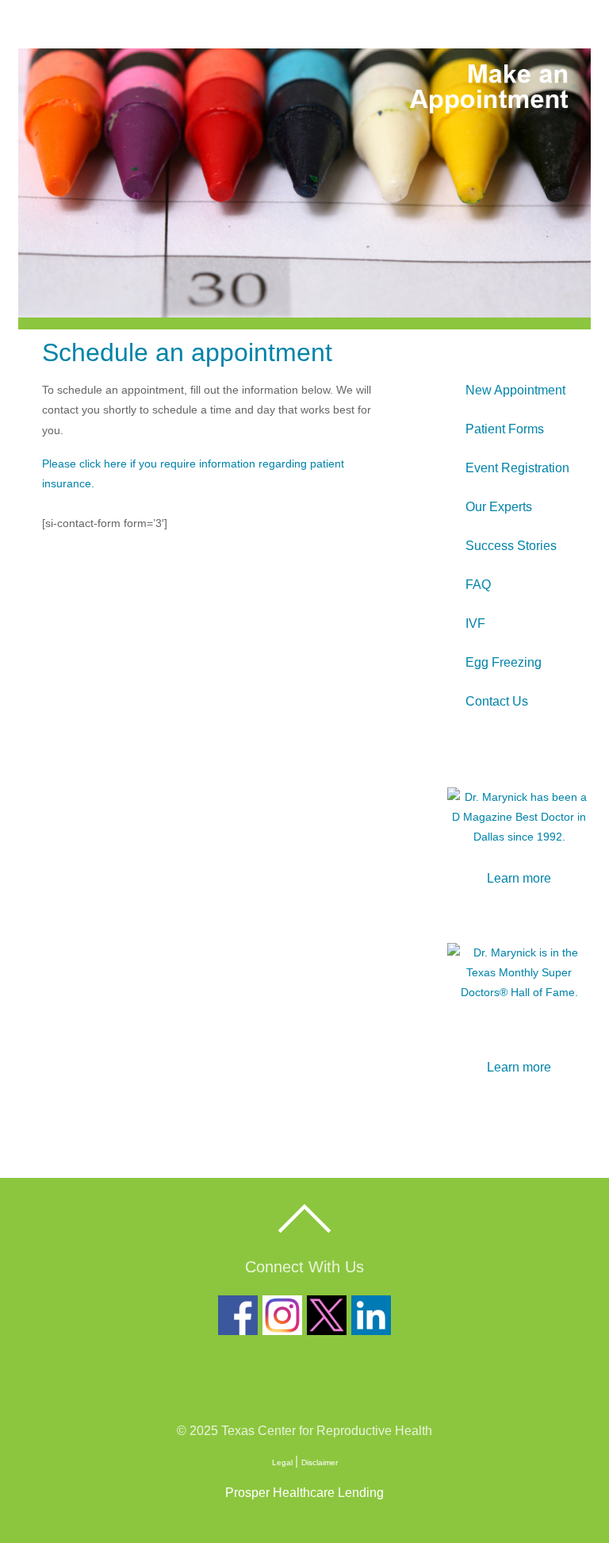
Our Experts (498, 507)
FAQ (478, 584)
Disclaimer (319, 1462)
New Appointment (515, 390)
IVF (475, 623)
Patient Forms (504, 429)
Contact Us (496, 701)
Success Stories (511, 545)
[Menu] (572, 23)
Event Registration (517, 468)
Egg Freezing (503, 662)
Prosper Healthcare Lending (304, 1492)
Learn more (519, 878)
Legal (283, 1462)
